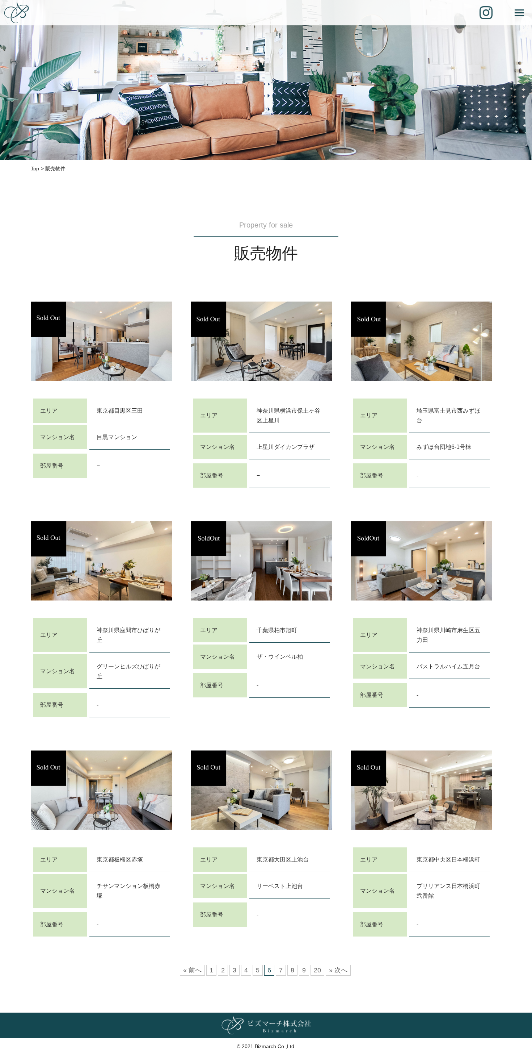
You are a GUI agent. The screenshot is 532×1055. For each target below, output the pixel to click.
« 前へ (192, 970)
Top (35, 168)
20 (317, 970)
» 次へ (338, 970)
